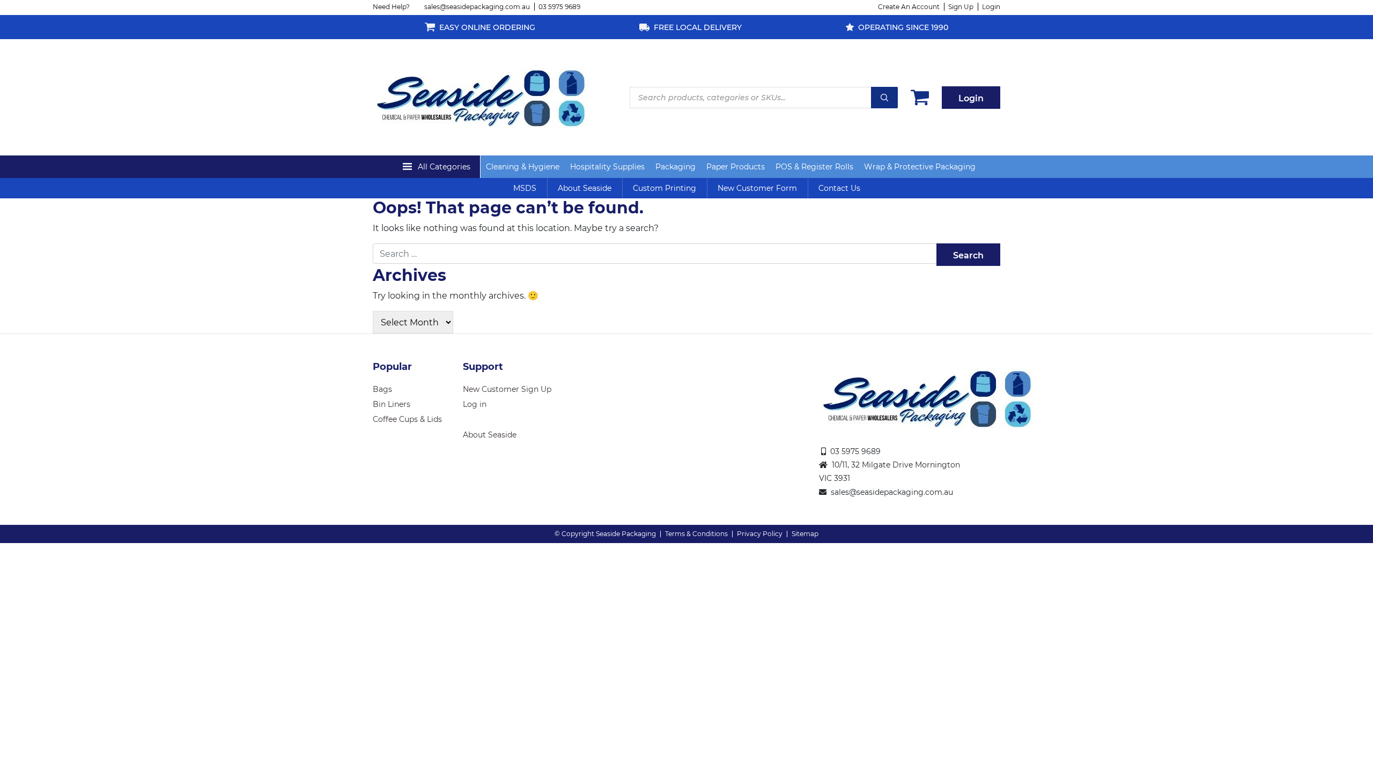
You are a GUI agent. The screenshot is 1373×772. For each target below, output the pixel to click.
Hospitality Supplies (607, 167)
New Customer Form (757, 188)
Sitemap (805, 534)
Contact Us (839, 188)
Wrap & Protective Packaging (920, 167)
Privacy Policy (760, 534)
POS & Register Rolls (814, 167)
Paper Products (735, 167)
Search (884, 97)
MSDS (524, 188)
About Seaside (584, 188)
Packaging (675, 167)
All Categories (444, 167)
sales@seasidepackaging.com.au (477, 7)
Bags (382, 389)
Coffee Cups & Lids (407, 419)
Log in (474, 404)
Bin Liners (391, 404)
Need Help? (391, 7)
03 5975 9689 (559, 7)
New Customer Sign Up (507, 389)
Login (991, 7)
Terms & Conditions (696, 534)
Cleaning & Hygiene (522, 167)
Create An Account (909, 7)
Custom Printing (664, 188)
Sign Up (960, 7)
